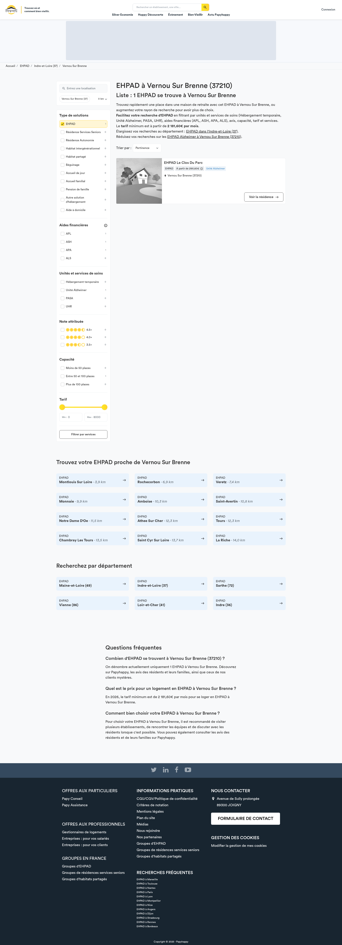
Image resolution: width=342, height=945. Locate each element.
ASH (69, 242)
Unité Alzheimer (76, 290)
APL (68, 233)
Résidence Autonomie (80, 140)
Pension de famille (77, 189)
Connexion (328, 9)
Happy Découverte (150, 14)
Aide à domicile (76, 210)
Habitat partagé (76, 156)
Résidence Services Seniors (83, 132)
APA (68, 250)
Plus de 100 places (77, 384)
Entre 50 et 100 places (80, 376)
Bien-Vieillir (195, 14)
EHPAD (70, 124)
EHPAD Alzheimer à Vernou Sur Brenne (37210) (204, 137)
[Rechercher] (205, 7)
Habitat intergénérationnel (83, 148)
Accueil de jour (75, 173)
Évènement (175, 14)
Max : (89, 417)
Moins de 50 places (78, 368)
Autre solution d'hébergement (76, 199)
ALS (68, 258)
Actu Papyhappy (219, 14)
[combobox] (87, 88)
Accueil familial (75, 181)
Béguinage (72, 164)
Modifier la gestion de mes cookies (239, 846)
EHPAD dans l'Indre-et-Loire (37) (212, 131)
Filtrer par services (83, 434)
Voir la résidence (261, 197)
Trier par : (123, 148)
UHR (69, 306)
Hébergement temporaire (82, 282)
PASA (69, 298)
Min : (64, 417)
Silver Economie (122, 14)
